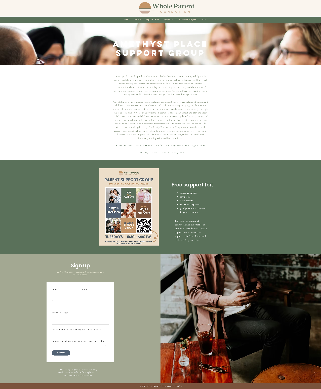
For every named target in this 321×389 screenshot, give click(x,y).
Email (54, 300)
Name (55, 289)
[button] (137, 20)
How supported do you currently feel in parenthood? (76, 330)
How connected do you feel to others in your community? (78, 341)
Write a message (60, 313)
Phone (85, 289)
